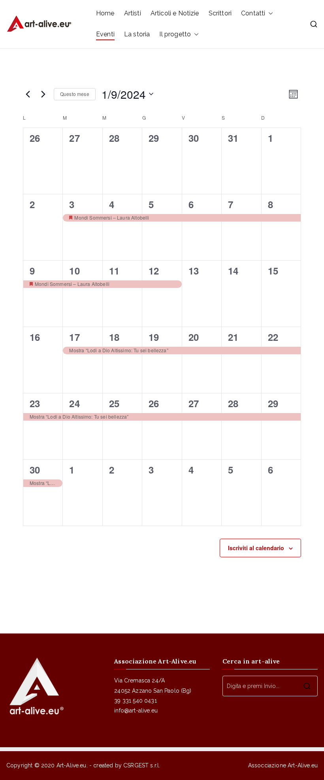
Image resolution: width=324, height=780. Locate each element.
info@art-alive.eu (136, 710)
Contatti (253, 13)
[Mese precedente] (27, 94)
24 (74, 403)
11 (114, 270)
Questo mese (74, 93)
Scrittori (220, 13)
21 (233, 337)
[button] (269, 13)
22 (273, 337)
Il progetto (175, 34)
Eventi (105, 34)
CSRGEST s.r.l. (141, 765)
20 (193, 337)
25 (114, 403)
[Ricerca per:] (270, 686)
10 (74, 270)
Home (105, 13)
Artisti (132, 13)
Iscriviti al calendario (256, 548)
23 (35, 403)
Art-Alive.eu (72, 765)
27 (193, 403)
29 (273, 403)
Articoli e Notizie (175, 13)
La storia (137, 34)
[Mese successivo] (43, 94)
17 (74, 337)
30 (35, 469)
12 (154, 270)
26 (154, 403)
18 (114, 337)
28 (233, 403)
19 (154, 337)
